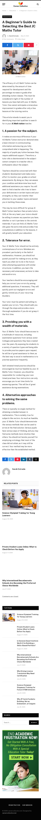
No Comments (9, 39)
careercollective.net (9, 813)
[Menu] (3, 4)
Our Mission (27, 805)
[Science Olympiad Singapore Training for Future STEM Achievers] (8, 688)
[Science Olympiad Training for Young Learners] (20, 499)
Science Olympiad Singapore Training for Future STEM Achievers (26, 687)
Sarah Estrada (14, 36)
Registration (14, 805)
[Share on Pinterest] (29, 45)
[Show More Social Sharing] (36, 45)
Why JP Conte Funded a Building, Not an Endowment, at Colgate (26, 701)
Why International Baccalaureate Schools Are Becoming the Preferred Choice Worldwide (19, 583)
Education (7, 16)
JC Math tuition (18, 124)
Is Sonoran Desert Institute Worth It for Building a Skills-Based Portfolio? (27, 643)
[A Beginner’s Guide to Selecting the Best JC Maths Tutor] (20, 62)
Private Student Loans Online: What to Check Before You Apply (26, 629)
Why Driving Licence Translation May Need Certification (25, 673)
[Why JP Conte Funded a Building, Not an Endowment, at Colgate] (8, 702)
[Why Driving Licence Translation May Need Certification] (8, 674)
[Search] (37, 4)
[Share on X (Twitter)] (18, 45)
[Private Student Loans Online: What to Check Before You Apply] (20, 533)
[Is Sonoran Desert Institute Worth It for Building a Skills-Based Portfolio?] (8, 644)
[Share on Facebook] (7, 45)
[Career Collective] (20, 4)
